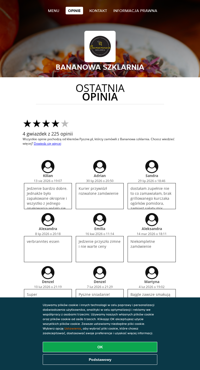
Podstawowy (100, 359)
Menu (53, 10)
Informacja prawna (135, 10)
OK (100, 347)
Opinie (74, 10)
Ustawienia (72, 328)
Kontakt (98, 10)
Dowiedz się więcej (47, 143)
